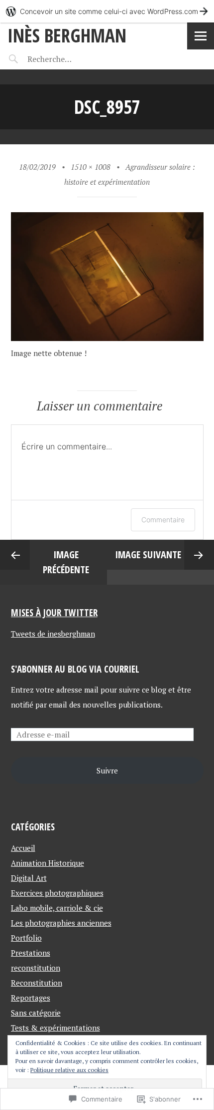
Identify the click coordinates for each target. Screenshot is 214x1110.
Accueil (23, 848)
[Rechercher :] (68, 58)
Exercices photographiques (57, 893)
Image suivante (148, 554)
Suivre (107, 770)
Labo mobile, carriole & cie (57, 908)
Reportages (30, 998)
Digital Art (29, 878)
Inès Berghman (66, 35)
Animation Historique (47, 863)
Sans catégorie (36, 1013)
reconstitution (35, 968)
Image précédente (66, 562)
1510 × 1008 (90, 167)
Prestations (30, 953)
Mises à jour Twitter (54, 612)
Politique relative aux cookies (69, 1070)
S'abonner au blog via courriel (75, 669)
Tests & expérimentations (55, 1028)
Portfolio (26, 938)
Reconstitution (36, 983)
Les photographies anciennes (61, 923)
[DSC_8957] (107, 338)
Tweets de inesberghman (53, 634)
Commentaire (163, 519)
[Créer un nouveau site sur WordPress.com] (107, 11)
